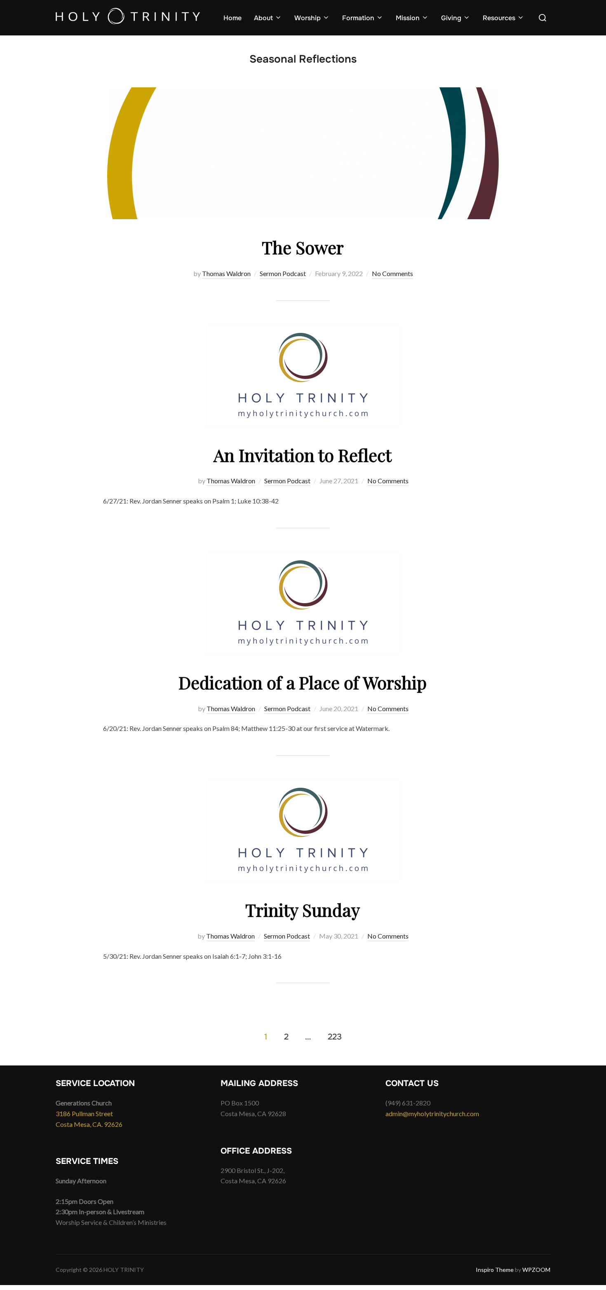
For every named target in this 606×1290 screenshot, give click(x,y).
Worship (307, 18)
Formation (358, 18)
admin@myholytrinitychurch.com (432, 1113)
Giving (451, 18)
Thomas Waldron (226, 273)
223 (335, 1036)
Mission (408, 18)
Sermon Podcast (283, 273)
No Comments (392, 273)
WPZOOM (536, 1269)
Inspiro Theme (495, 1269)
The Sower (303, 247)
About (263, 18)
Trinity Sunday (302, 909)
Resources (499, 18)
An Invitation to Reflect (303, 454)
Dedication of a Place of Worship (303, 682)
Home (232, 18)
